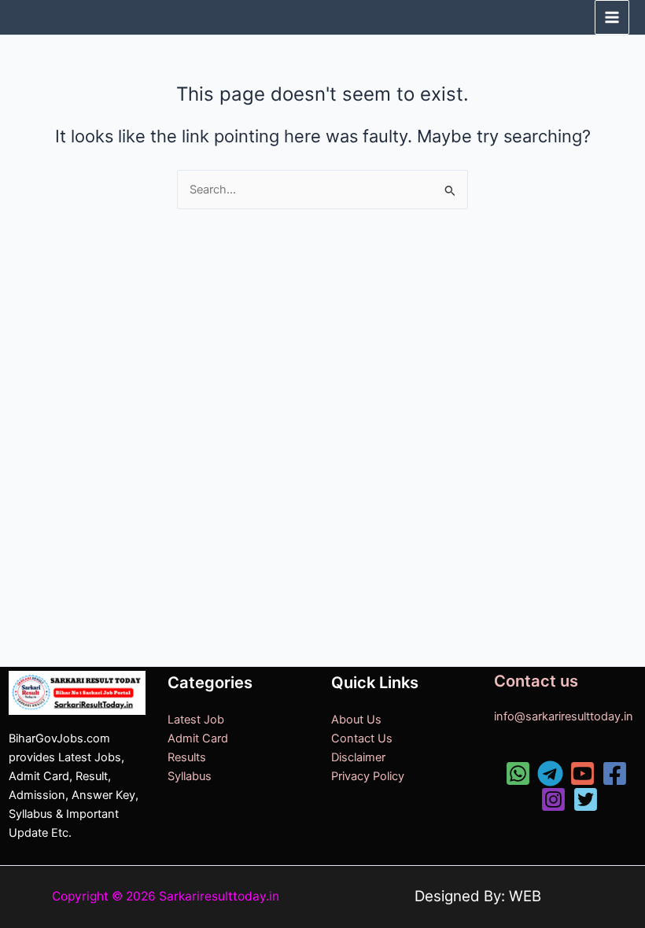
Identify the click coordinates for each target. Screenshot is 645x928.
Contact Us (362, 738)
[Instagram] (553, 799)
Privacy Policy (367, 776)
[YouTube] (582, 773)
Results (187, 757)
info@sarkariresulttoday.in (563, 716)
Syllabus (190, 776)
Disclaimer (358, 757)
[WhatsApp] (518, 773)
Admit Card (198, 738)
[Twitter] (586, 799)
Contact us (536, 681)
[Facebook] (615, 773)
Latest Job (196, 720)
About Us (356, 720)
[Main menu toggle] (612, 17)
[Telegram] (550, 773)
